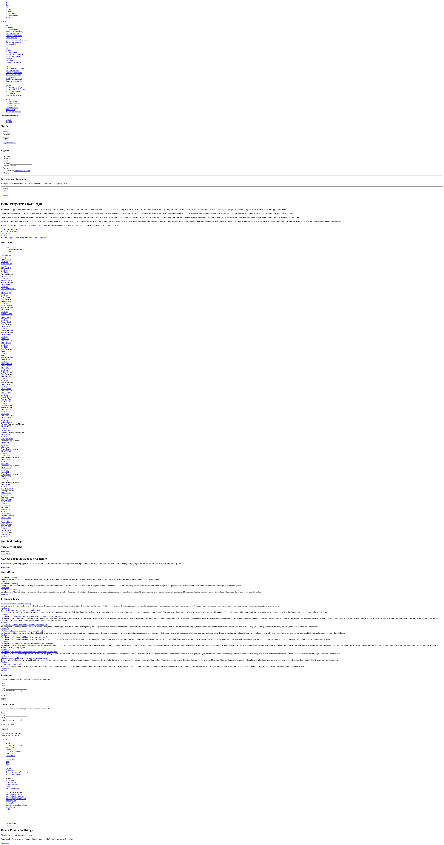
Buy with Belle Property (14, 31)
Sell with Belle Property (14, 54)
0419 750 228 (6, 468)
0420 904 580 (6, 326)
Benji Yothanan (6, 364)
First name (6, 156)
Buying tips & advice (13, 42)
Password (6, 134)
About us (9, 17)
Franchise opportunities (14, 751)
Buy (7, 3)
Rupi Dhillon (6, 472)
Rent (7, 5)
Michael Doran (6, 264)
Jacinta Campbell (7, 372)
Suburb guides (11, 44)
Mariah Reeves (6, 397)
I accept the (18, 171)
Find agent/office (12, 15)
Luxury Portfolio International (16, 805)
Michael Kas (5, 380)
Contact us (9, 754)
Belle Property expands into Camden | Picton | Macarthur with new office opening (31, 616)
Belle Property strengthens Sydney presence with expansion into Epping (27, 643)
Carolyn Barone (7, 439)
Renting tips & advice (13, 75)
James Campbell (7, 305)
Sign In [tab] (8, 120)
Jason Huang (5, 464)
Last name (6, 158)
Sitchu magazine (12, 784)
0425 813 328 (6, 343)
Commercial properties (14, 81)
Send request (5, 567)
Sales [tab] (7, 247)
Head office (10, 747)
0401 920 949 (6, 268)
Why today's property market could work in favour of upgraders (24, 625)
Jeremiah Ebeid (6, 314)
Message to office (7, 725)
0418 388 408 (6, 293)
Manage (8, 9)
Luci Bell (4, 480)
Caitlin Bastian (6, 405)
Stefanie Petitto (6, 422)
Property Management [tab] (14, 249)
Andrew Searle (6, 280)
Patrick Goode (6, 322)
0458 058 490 (6, 384)
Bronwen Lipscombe (8, 289)
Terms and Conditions (22, 171)
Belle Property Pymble (9, 577)
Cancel (5, 195)
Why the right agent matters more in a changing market (21, 610)
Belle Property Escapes (14, 794)
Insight (8, 786)
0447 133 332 (6, 476)
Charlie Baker (6, 514)
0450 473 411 (6, 301)
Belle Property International (16, 799)
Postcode (6, 168)
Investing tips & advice (14, 95)
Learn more (5, 581)
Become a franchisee (13, 112)
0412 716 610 (6, 310)
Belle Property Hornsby (9, 584)
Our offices (29, 237)
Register (4, 739)
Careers (8, 749)
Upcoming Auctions (41, 237)
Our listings (20, 237)
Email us (4, 235)
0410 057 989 (6, 335)
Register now (6, 843)
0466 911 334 (6, 360)
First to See (10, 770)
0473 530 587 (6, 434)
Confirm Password (9, 166)
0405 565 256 (6, 351)
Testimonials (10, 60)
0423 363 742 (6, 451)
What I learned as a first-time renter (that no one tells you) (22, 631)
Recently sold (10, 58)
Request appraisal (12, 13)
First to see (9, 11)
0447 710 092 (6, 484)
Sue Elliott (5, 347)
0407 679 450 (6, 493)
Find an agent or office (14, 87)
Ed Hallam (5, 272)
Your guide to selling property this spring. (16, 604)
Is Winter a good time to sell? (11, 664)
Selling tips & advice (13, 62)
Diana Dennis (6, 389)
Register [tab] (9, 122)
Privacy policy (11, 823)
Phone (3, 686)
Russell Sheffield (7, 330)
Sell (7, 7)
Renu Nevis (5, 505)
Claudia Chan (6, 430)
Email (5, 132)
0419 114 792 (6, 426)
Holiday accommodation (14, 79)
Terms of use (10, 825)
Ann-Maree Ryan (7, 497)
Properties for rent (12, 71)
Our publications (12, 108)
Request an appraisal (13, 56)
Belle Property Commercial (15, 797)
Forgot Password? (9, 143)
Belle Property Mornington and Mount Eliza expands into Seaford (25, 637)
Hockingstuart (11, 801)
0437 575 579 (6, 409)
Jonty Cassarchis (7, 489)
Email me (4, 262)
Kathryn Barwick (7, 530)
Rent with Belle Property (15, 69)
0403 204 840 (6, 318)
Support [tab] (8, 251)
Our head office (11, 101)
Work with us (10, 110)
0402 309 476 (6, 260)
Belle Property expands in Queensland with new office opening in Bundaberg (29, 652)
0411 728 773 (6, 368)
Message (4, 695)
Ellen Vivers (5, 455)
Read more (5, 608)
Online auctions (11, 38)
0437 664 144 (6, 459)
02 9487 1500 (6, 233)
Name (3, 683)
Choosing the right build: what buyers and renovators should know (25, 658)
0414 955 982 (6, 285)
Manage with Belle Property (16, 89)
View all (4, 670)
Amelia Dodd (6, 355)
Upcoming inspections (14, 36)
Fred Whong (5, 297)
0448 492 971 (6, 443)
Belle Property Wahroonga (10, 590)
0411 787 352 (6, 276)
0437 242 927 (6, 376)
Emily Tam (5, 414)
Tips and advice (11, 106)
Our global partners (13, 103)
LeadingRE (10, 803)
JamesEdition (10, 807)
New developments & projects (17, 40)
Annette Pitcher (6, 522)
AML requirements (12, 788)
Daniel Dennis (6, 255)
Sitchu (8, 809)
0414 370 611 (6, 418)
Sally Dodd (5, 339)
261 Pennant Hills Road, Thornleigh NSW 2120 (10, 230)
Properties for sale (12, 34)
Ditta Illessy (5, 447)
